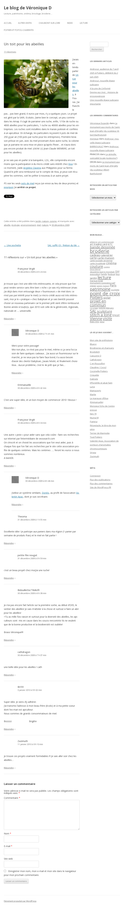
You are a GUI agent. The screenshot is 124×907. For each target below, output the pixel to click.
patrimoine (100, 289)
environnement (28, 225)
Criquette (94, 375)
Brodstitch (95, 351)
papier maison (103, 286)
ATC (110, 244)
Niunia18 (94, 417)
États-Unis (94, 321)
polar (107, 298)
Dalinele (94, 379)
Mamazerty (95, 390)
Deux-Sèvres (95, 269)
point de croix (105, 293)
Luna (92, 386)
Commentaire (12, 797)
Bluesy (93, 344)
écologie (15, 225)
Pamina (93, 421)
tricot (116, 315)
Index (70, 23)
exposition (95, 274)
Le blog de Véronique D (28, 8)
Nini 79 (93, 413)
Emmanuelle (24, 384)
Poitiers (96, 297)
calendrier (107, 255)
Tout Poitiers (96, 437)
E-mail (8, 846)
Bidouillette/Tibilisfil (28, 590)
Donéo (45, 492)
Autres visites (25, 23)
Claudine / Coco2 (98, 367)
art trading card (98, 244)
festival (111, 274)
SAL (93, 311)
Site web (8, 858)
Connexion (95, 475)
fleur (118, 274)
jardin (93, 278)
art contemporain (106, 242)
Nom (7, 833)
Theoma (22, 516)
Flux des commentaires (101, 483)
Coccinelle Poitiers (99, 371)
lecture (104, 277)
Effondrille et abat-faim (101, 382)
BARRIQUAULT (96, 146)
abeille (7, 225)
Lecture (84, 23)
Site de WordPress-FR (100, 487)
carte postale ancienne (101, 260)
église (102, 322)
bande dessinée (102, 247)
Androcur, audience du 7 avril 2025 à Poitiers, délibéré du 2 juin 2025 (104, 73)
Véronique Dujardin (99, 123)
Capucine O (95, 355)
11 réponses (10, 51)
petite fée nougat (27, 555)
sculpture (104, 311)
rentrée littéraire (106, 308)
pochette (115, 290)
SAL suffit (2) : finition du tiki (64, 245)
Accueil (8, 23)
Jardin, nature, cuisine (46, 221)
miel (39, 225)
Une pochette (12, 245)
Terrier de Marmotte (100, 433)
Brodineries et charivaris (102, 348)
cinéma (111, 263)
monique (94, 138)
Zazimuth (23, 741)
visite (107, 318)
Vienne (96, 318)
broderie (99, 251)
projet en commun (98, 302)
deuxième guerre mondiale (102, 272)
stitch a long (101, 314)
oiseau (93, 285)
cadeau (95, 255)
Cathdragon (96, 359)
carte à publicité (97, 263)
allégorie (94, 242)
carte (93, 258)
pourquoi (8, 187)
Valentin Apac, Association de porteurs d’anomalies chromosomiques (104, 444)
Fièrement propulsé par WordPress (20, 901)
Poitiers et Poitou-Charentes (19, 30)
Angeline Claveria (32, 167)
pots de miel (27, 183)
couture (96, 266)
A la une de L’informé (100, 88)
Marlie (93, 394)
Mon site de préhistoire (101, 340)
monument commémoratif (102, 283)
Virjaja (93, 452)
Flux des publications (100, 479)
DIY (117, 271)
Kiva (70, 164)
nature (45, 225)
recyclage (94, 308)
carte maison (105, 258)
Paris (113, 285)
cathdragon (24, 652)
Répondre (9, 318)
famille (104, 274)
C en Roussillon (97, 363)
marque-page (96, 280)
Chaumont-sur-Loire (49, 23)
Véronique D (32, 330)
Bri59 (21, 686)
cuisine (107, 267)
